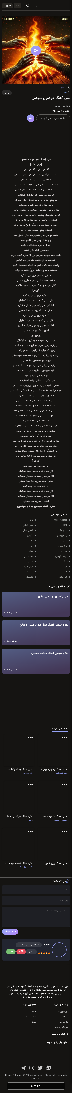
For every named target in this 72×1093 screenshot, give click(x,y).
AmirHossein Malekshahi (43, 1075)
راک (31, 540)
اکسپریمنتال (28, 530)
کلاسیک (29, 577)
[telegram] (23, 1070)
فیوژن (30, 561)
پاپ (66, 572)
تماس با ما (31, 1017)
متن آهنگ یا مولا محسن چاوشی (53, 816)
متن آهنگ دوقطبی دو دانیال (19, 816)
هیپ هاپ (28, 566)
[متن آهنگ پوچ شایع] (53, 844)
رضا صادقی (28, 773)
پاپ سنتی (63, 577)
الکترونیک (63, 530)
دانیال (30, 820)
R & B (30, 520)
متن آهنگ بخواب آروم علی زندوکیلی (53, 769)
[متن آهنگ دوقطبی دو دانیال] (19, 797)
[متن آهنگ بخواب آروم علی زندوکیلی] (53, 750)
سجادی (63, 87)
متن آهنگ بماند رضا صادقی (19, 769)
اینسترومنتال (62, 535)
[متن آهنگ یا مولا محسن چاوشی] (53, 797)
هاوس (65, 566)
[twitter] (40, 1070)
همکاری (32, 1022)
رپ (65, 92)
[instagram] (31, 1070)
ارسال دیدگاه (10, 931)
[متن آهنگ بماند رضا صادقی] (19, 750)
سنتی (30, 551)
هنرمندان (64, 1022)
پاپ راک (29, 572)
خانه (34, 1011)
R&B (65, 525)
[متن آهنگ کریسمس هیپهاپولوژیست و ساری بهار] (18, 844)
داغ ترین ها (63, 1011)
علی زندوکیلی (61, 773)
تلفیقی (30, 535)
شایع (64, 867)
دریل (65, 540)
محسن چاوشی (60, 820)
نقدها (65, 1017)
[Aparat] (48, 1070)
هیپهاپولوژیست (26, 867)
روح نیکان (63, 546)
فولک (65, 561)
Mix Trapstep (61, 520)
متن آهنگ (49, 506)
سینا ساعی (28, 556)
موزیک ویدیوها (61, 1027)
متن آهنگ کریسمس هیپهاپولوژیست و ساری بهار (18, 863)
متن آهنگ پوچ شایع (56, 863)
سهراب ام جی (61, 556)
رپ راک (64, 551)
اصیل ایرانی (28, 525)
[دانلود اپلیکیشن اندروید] (47, 1054)
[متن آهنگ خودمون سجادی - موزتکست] (61, 5)
